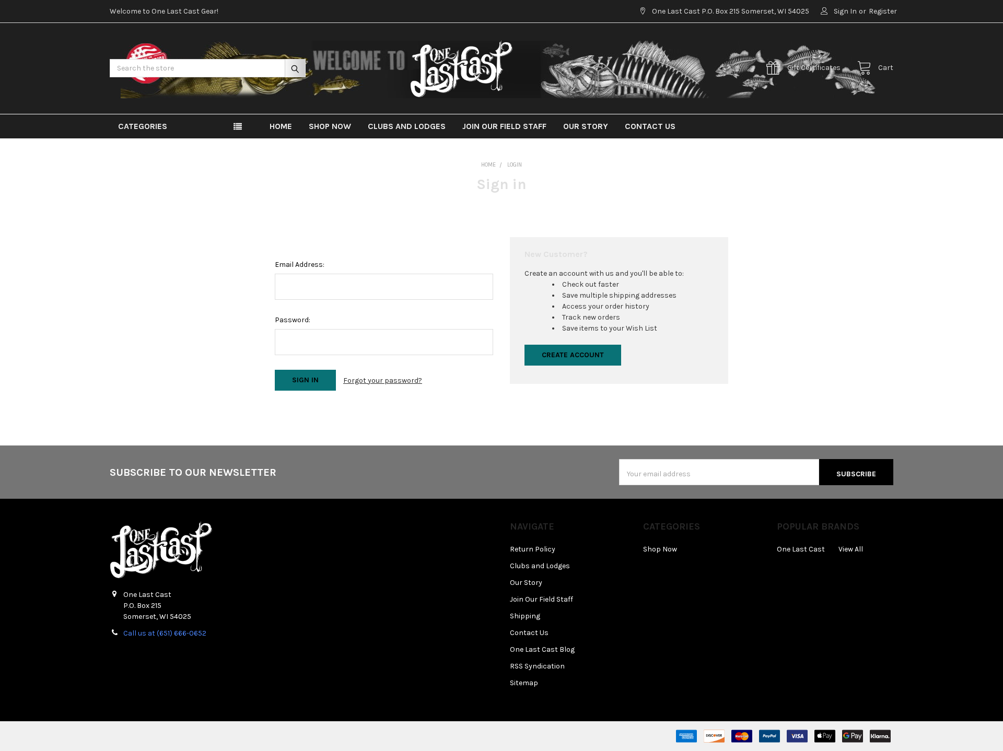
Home (281, 126)
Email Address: (299, 264)
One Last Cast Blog (542, 649)
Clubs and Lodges (407, 126)
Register (883, 11)
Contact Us (650, 126)
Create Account (573, 354)
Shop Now (330, 126)
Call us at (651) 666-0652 (164, 633)
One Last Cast (801, 549)
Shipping (525, 616)
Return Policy (532, 549)
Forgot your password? (382, 380)
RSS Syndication (537, 666)
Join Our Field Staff (504, 126)
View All (850, 549)
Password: (292, 319)
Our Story (585, 126)
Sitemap (524, 682)
